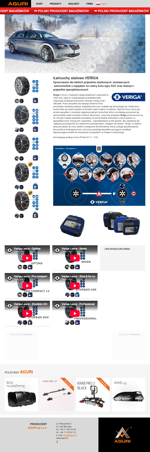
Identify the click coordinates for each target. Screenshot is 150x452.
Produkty (55, 3)
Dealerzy (73, 3)
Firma (89, 3)
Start (39, 3)
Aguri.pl (18, 3)
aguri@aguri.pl (70, 435)
